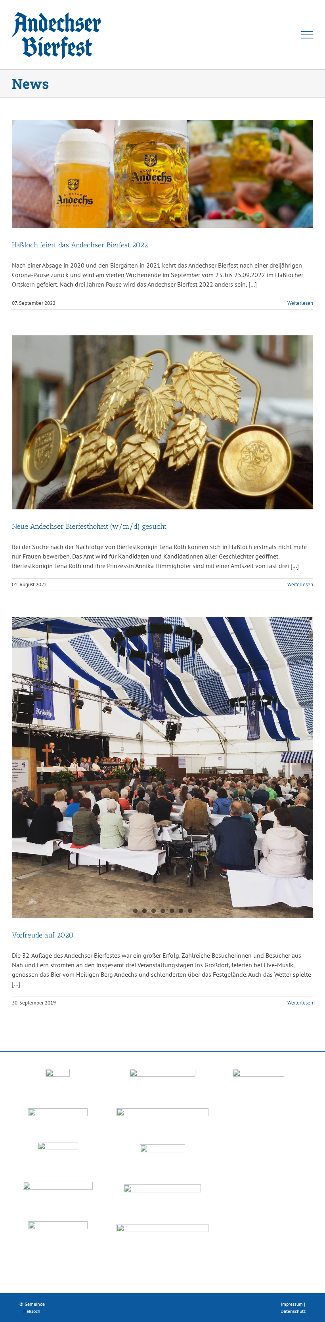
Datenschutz (293, 1311)
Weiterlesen (300, 302)
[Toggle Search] (280, 34)
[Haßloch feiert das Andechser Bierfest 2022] (162, 174)
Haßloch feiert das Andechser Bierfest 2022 (80, 245)
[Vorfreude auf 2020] (162, 767)
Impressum (292, 1304)
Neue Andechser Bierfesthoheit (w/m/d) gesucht (89, 526)
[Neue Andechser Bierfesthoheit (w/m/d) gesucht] (162, 422)
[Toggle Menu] (307, 34)
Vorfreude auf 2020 (43, 935)
